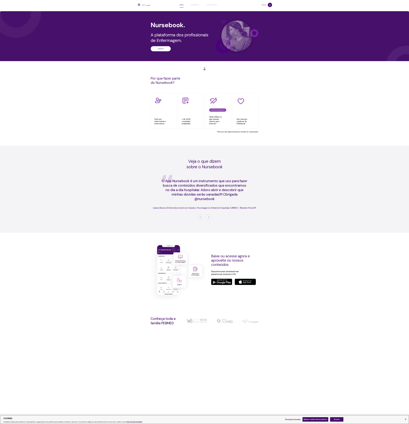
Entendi (337, 419)
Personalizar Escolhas (293, 419)
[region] (204, 419)
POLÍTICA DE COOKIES (134, 422)
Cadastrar (161, 48)
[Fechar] (405, 419)
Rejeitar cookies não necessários (315, 419)
